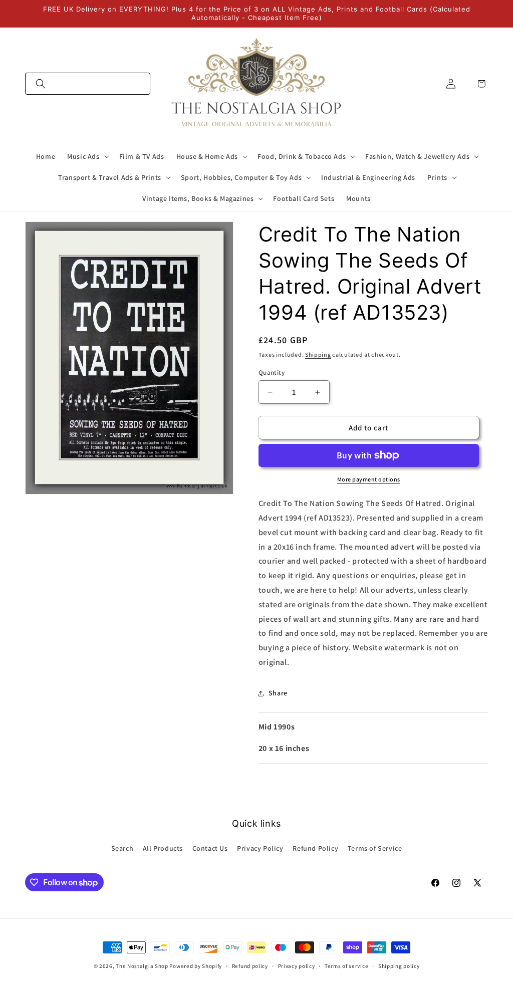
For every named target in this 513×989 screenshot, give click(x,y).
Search (122, 848)
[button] (87, 84)
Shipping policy (399, 965)
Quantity (272, 372)
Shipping (318, 354)
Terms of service (346, 965)
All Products (163, 848)
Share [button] (278, 692)
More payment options (368, 479)
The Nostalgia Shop (142, 965)
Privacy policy (296, 965)
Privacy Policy (260, 848)
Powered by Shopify (195, 965)
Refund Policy (315, 848)
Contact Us (210, 848)
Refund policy (250, 965)
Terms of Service (375, 848)
